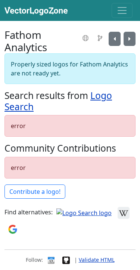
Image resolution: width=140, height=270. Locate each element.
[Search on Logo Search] (84, 212)
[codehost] (101, 38)
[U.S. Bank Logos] (115, 39)
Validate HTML (97, 259)
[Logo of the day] (51, 259)
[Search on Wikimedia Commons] (123, 212)
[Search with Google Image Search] (12, 228)
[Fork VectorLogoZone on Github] (66, 259)
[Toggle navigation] (122, 10)
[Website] (86, 38)
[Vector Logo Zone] (37, 10)
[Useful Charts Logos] (130, 39)
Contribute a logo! (34, 191)
